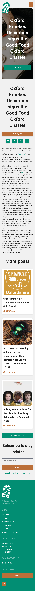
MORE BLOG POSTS (17, 435)
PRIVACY (5, 529)
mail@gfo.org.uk (10, 543)
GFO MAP (5, 518)
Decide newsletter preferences (17, 473)
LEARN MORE (17, 67)
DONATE (17, 575)
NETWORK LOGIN (8, 522)
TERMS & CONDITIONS (10, 532)
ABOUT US (5, 515)
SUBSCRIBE (17, 467)
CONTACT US (6, 525)
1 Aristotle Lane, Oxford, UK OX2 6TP (10, 549)
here (22, 173)
